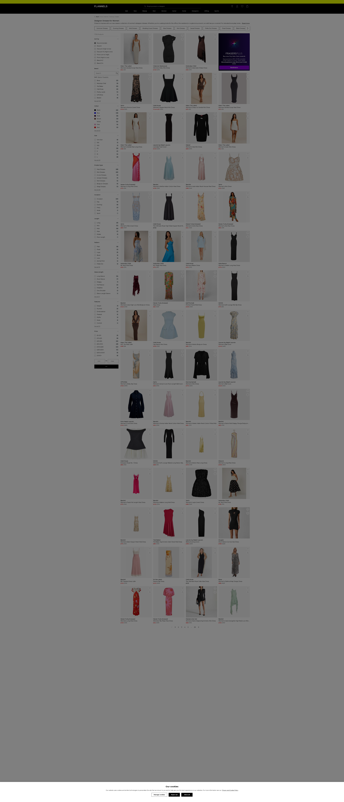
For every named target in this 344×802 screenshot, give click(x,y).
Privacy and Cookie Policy (230, 790)
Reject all (174, 795)
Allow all (187, 795)
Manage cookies (159, 795)
